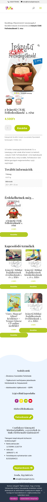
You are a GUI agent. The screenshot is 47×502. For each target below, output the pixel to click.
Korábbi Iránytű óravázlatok (16, 25)
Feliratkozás (22, 417)
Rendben (13, 498)
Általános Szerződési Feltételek (18, 376)
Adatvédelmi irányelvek (29, 498)
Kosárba (22, 128)
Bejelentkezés (22, 467)
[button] (39, 45)
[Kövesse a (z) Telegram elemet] (26, 401)
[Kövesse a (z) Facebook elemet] (16, 401)
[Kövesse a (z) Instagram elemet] (21, 401)
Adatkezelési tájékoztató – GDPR (19, 387)
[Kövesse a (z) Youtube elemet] (30, 401)
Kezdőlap (8, 23)
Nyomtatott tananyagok (24, 23)
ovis (20, 140)
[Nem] (44, 492)
